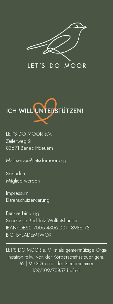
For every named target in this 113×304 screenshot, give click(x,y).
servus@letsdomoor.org (41, 160)
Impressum (17, 193)
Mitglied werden (23, 180)
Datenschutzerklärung (27, 200)
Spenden (15, 173)
